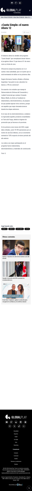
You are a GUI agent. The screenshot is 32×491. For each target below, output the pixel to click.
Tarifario (16, 464)
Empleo (16, 458)
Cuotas (27, 229)
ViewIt (16, 436)
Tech (16, 442)
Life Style (16, 439)
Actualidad (3, 32)
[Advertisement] (16, 173)
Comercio (11, 229)
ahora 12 (4, 229)
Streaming (16, 445)
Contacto (16, 453)
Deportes (16, 434)
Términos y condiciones (16, 461)
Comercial (16, 455)
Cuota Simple (19, 229)
